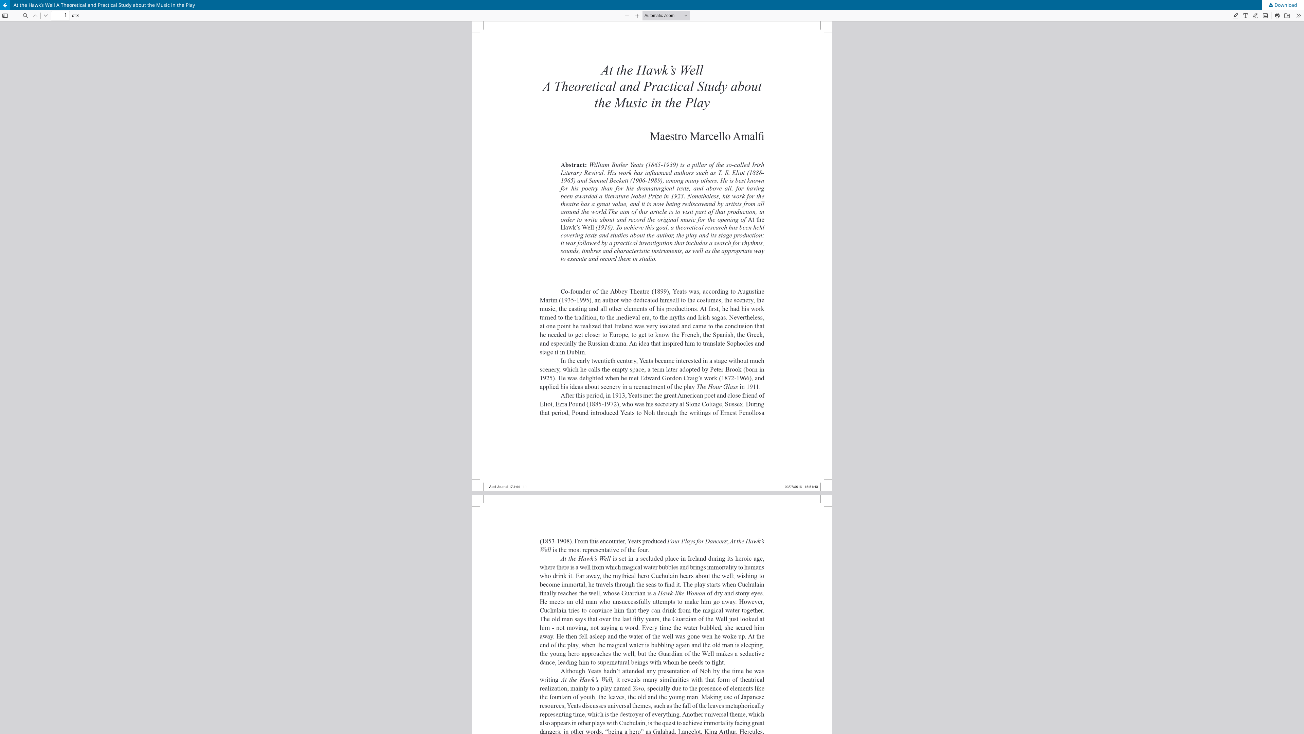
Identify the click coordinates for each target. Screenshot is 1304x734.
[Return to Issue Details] (5, 5)
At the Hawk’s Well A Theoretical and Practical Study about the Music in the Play (104, 5)
